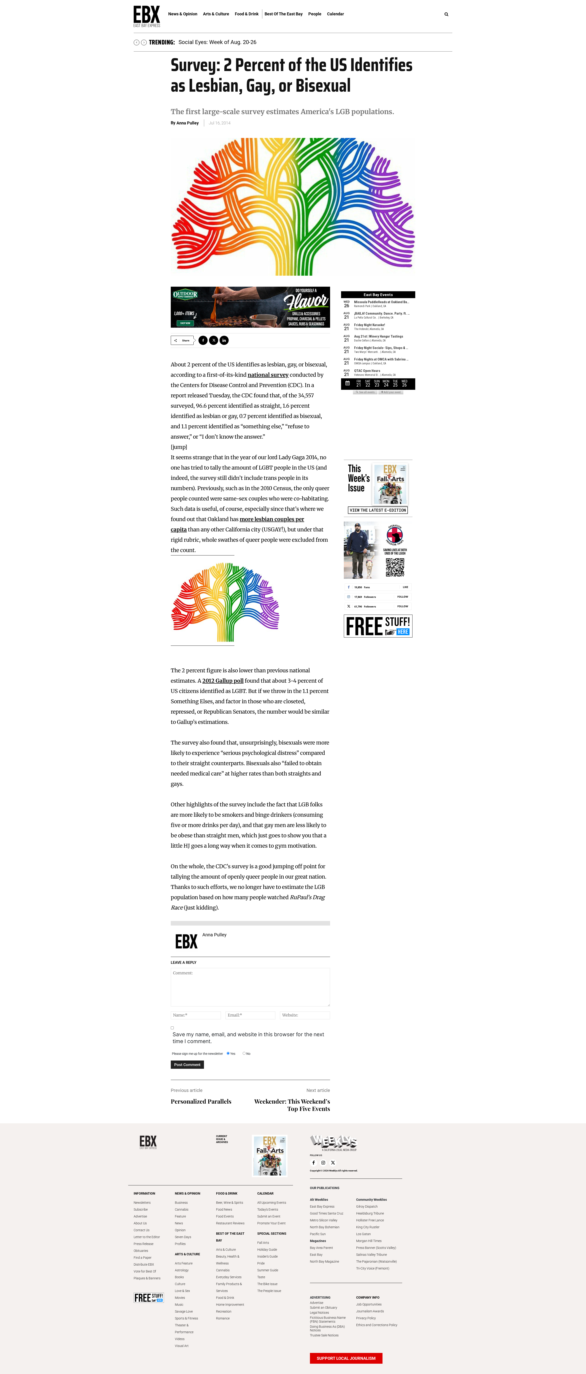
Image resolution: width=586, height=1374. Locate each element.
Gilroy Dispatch (367, 1206)
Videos (179, 1339)
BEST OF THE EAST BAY (230, 1237)
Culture (180, 1284)
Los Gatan (363, 1234)
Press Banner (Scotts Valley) (376, 1248)
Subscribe (141, 1209)
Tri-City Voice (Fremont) (372, 1268)
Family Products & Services (229, 1287)
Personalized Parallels (201, 1101)
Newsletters (142, 1202)
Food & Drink (225, 1298)
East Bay (316, 1254)
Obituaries (141, 1251)
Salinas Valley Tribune (371, 1254)
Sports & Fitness (186, 1318)
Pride (261, 1263)
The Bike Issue (267, 1284)
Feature (180, 1216)
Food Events (225, 1216)
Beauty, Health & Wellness (227, 1260)
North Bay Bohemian (324, 1227)
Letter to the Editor (147, 1237)
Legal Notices (319, 1312)
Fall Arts (263, 1243)
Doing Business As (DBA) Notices (327, 1328)
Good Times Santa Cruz (326, 1213)
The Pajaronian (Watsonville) (376, 1261)
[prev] (136, 42)
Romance (223, 1318)
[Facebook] (203, 340)
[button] (446, 14)
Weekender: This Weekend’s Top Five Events (292, 1105)
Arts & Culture (226, 1249)
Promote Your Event (271, 1223)
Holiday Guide (267, 1249)
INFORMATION (144, 1193)
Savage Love (184, 1311)
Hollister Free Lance (370, 1220)
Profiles (180, 1244)
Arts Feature (184, 1263)
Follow (402, 596)
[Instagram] (323, 1163)
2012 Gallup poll (223, 680)
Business (181, 1202)
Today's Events (267, 1209)
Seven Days (183, 1237)
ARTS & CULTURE (187, 1254)
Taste (261, 1277)
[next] (144, 42)
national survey (268, 374)
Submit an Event (268, 1216)
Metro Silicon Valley (323, 1220)
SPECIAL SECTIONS (271, 1233)
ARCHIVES (222, 1139)
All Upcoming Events (271, 1202)
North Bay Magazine (324, 1261)
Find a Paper (143, 1257)
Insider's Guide (267, 1256)
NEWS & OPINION (187, 1193)
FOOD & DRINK (226, 1193)
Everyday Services (228, 1277)
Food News (224, 1209)
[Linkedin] (224, 340)
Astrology (182, 1270)
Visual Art (182, 1346)
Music (179, 1304)
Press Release (143, 1244)
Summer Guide (267, 1270)
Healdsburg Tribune (370, 1213)
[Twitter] (213, 340)
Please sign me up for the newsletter (197, 1053)
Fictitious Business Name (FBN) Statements (328, 1319)
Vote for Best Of (145, 1271)
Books (179, 1277)
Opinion (180, 1230)
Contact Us (141, 1230)
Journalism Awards (370, 1311)
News (179, 1223)
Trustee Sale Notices (324, 1335)
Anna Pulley (187, 123)
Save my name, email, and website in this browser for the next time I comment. (248, 1037)
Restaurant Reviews (230, 1223)
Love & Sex (182, 1291)
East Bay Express (322, 1206)
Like (405, 587)
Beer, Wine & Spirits (229, 1202)
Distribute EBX (144, 1264)
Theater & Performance (184, 1328)
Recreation (223, 1311)
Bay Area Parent (321, 1248)
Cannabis (181, 1209)
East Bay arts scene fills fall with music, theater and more (248, 42)
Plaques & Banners (147, 1278)
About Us (140, 1223)
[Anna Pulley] (187, 941)
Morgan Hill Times (369, 1241)
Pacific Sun (318, 1234)
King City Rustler (368, 1227)
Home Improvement (230, 1304)
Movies (180, 1298)
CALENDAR (265, 1193)
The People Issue (269, 1291)
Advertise (140, 1216)
